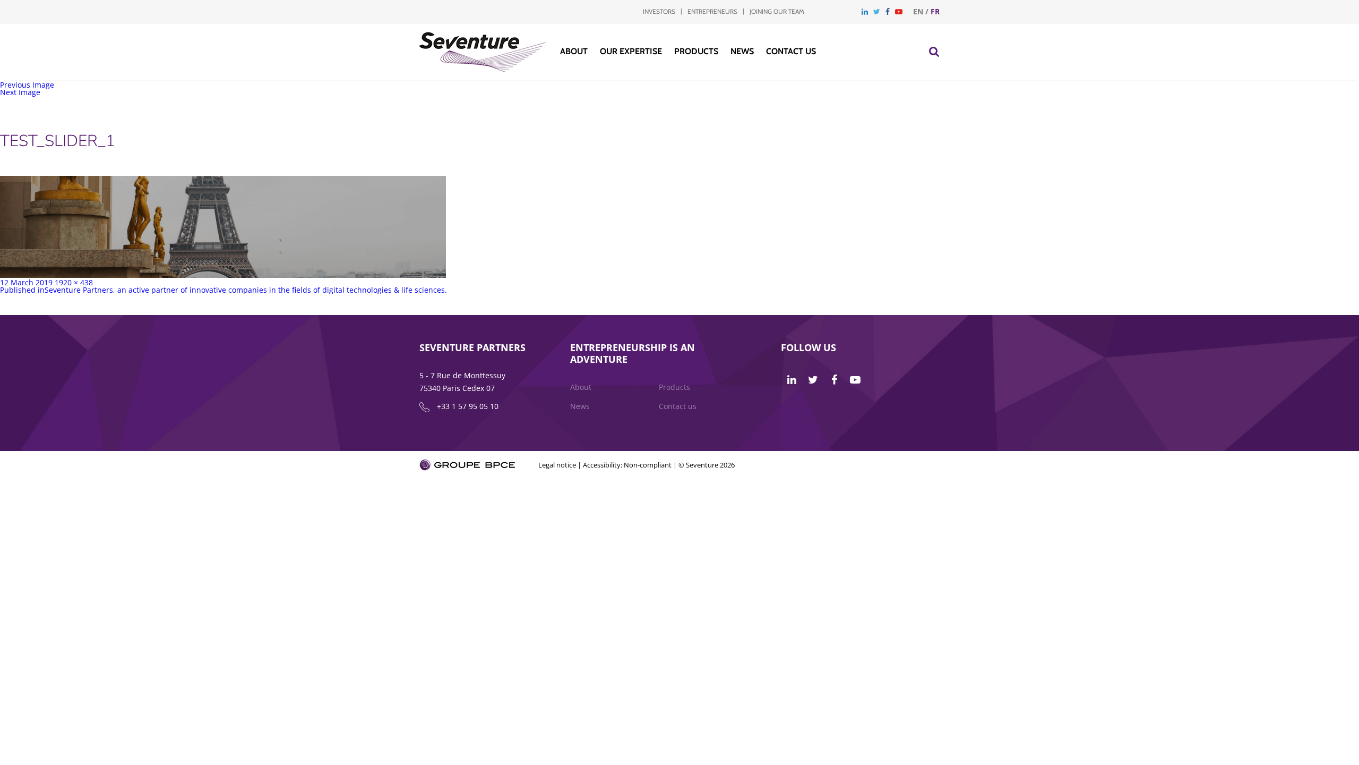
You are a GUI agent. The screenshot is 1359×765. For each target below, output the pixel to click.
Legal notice (557, 465)
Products (696, 51)
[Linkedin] (865, 11)
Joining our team (777, 11)
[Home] (482, 69)
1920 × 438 (74, 282)
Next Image (20, 92)
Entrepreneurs (712, 11)
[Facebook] (887, 11)
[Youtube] (898, 11)
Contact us (791, 51)
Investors (659, 11)
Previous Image (27, 85)
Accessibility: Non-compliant (627, 465)
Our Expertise (631, 51)
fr (935, 11)
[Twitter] (876, 11)
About (574, 51)
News (742, 51)
